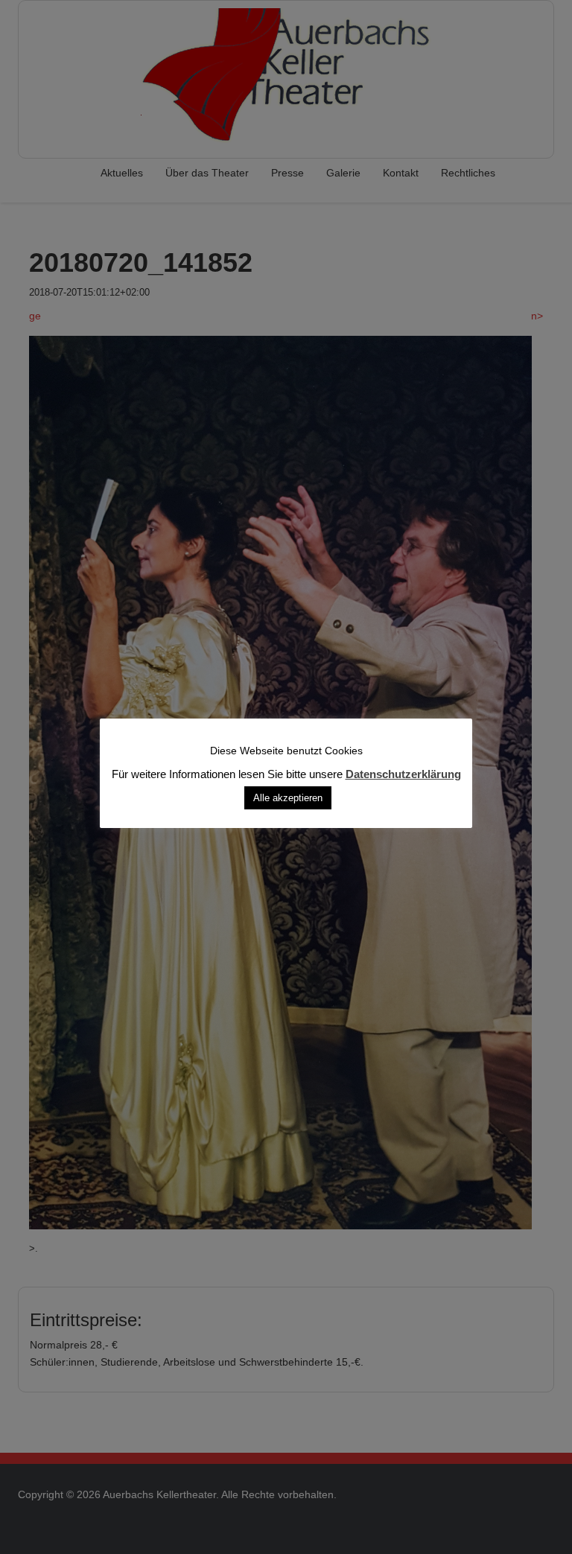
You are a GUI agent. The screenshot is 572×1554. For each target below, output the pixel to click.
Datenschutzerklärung (403, 773)
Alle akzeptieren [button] (287, 797)
